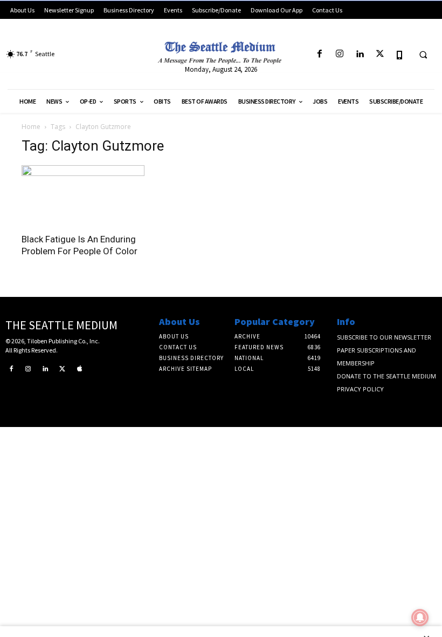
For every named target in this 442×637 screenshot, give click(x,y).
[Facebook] (319, 54)
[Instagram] (340, 54)
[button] (423, 54)
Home (31, 126)
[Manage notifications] (420, 617)
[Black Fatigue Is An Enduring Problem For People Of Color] (83, 195)
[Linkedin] (360, 54)
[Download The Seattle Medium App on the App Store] (399, 54)
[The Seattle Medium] (221, 50)
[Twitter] (379, 54)
